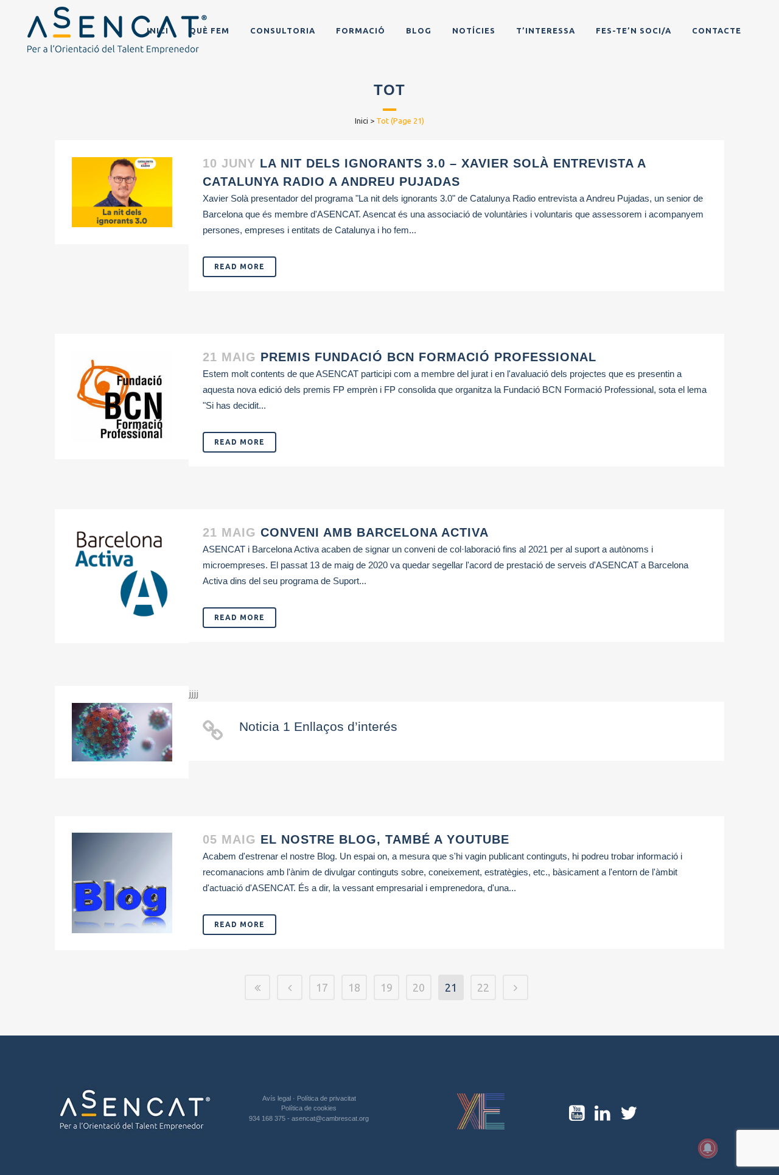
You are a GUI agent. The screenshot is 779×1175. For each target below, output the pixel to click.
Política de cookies (309, 1108)
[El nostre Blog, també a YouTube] (122, 883)
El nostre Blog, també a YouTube (384, 839)
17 (322, 987)
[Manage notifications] (708, 1148)
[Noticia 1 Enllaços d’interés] (122, 732)
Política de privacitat (326, 1098)
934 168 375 (268, 1118)
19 (386, 987)
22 (483, 987)
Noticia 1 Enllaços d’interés (318, 726)
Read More (239, 266)
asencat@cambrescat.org (330, 1118)
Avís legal (277, 1098)
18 (354, 987)
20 (419, 987)
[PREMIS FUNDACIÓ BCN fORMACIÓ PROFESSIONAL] (122, 397)
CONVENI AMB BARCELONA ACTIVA (374, 532)
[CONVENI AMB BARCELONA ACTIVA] (122, 576)
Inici (361, 120)
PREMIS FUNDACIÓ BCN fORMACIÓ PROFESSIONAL (428, 357)
